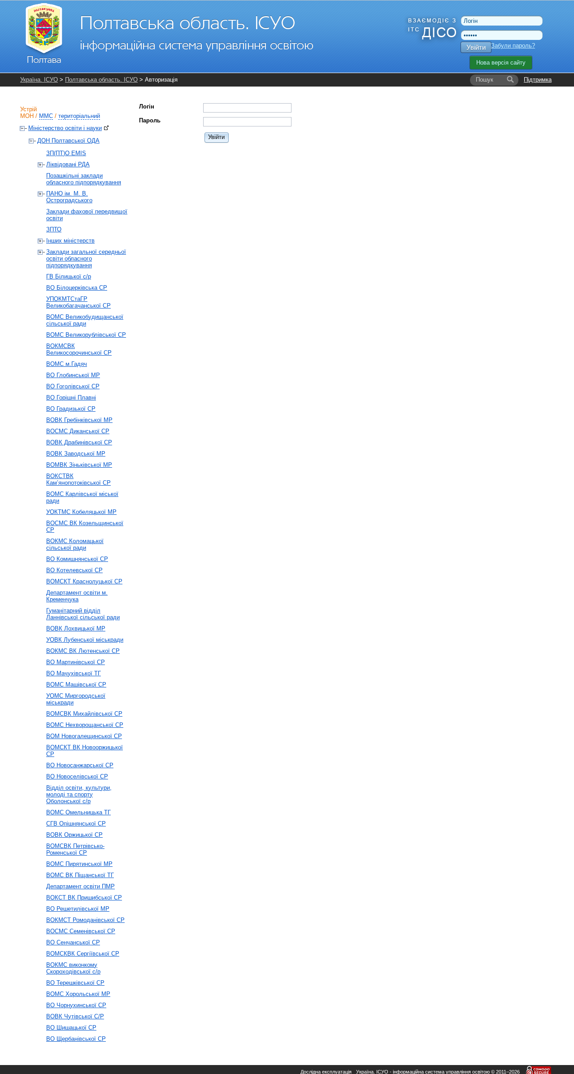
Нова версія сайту (501, 62)
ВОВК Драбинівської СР (79, 442)
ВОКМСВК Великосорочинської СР (79, 349)
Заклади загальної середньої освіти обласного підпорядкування (86, 258)
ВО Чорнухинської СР (76, 1005)
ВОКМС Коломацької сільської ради (75, 544)
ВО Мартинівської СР (75, 662)
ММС (46, 116)
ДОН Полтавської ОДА (68, 140)
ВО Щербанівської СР (76, 1038)
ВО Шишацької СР (71, 1027)
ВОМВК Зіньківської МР (79, 464)
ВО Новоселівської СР (77, 776)
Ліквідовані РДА (68, 164)
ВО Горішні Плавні (71, 397)
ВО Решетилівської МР (77, 908)
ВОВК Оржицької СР (74, 834)
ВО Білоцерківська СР (76, 287)
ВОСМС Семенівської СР (80, 931)
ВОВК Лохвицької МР (75, 628)
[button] (217, 137)
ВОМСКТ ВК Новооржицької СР (84, 750)
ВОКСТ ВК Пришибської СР (84, 897)
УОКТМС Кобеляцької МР (81, 512)
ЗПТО (53, 229)
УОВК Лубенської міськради (84, 639)
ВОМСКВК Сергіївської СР (82, 953)
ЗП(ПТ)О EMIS (66, 153)
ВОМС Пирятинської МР (79, 864)
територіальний (79, 116)
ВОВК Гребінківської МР (79, 420)
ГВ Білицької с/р (68, 276)
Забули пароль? (513, 45)
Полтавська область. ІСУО (101, 79)
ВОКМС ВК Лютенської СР (83, 651)
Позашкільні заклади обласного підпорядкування (83, 179)
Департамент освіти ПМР (80, 886)
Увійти (476, 47)
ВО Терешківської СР (75, 982)
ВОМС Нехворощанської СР (84, 725)
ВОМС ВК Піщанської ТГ (80, 875)
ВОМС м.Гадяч (66, 364)
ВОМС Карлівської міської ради (82, 497)
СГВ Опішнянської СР (76, 823)
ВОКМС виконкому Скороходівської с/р (73, 968)
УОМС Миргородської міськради (75, 699)
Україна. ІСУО (39, 79)
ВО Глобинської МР (73, 375)
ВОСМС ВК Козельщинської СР (84, 526)
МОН (27, 116)
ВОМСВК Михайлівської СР (84, 713)
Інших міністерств (70, 240)
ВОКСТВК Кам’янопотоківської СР (78, 479)
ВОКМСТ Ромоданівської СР (85, 920)
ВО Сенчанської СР (73, 942)
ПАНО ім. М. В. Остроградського (69, 197)
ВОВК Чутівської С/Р (75, 1016)
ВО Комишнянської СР (77, 559)
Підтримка (538, 79)
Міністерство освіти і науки (65, 128)
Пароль (150, 120)
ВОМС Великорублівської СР (86, 334)
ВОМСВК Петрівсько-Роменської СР (75, 849)
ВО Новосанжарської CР (79, 765)
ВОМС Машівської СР (76, 684)
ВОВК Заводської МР (75, 453)
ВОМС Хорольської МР (78, 994)
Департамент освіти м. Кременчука (77, 596)
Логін (146, 106)
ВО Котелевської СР (74, 570)
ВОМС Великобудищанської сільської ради (84, 320)
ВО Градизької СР (71, 408)
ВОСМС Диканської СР (77, 431)
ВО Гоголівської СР (73, 386)
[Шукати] (510, 80)
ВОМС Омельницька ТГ (78, 812)
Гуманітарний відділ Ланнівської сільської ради (83, 614)
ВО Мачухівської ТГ (73, 673)
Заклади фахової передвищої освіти (86, 215)
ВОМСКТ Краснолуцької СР (84, 581)
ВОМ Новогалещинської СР (84, 736)
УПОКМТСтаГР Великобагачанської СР (78, 302)
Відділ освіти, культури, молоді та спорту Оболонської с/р (79, 794)
